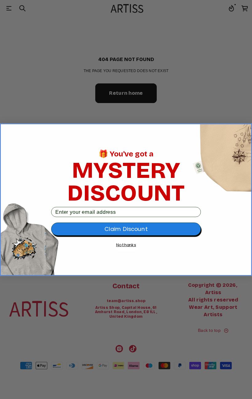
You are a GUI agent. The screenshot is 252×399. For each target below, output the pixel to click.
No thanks (126, 245)
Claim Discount (126, 229)
